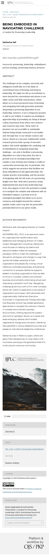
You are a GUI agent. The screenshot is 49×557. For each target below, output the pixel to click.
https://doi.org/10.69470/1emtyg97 (23, 58)
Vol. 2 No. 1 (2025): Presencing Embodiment (23, 14)
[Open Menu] (2, 2)
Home (5, 12)
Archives (14, 12)
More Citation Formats (18, 523)
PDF (8, 416)
